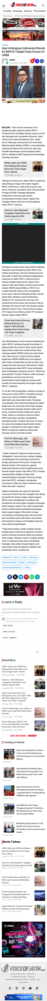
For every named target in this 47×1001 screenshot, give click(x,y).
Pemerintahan (39, 11)
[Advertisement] (23, 115)
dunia (24, 557)
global (22, 562)
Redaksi (32, 979)
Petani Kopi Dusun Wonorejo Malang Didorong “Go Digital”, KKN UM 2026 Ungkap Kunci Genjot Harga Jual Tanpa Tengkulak (17, 326)
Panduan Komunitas (19, 977)
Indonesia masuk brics (12, 567)
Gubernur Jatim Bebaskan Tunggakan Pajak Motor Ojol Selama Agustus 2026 (17, 213)
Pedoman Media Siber (18, 974)
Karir (38, 979)
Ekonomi (33, 557)
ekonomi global (9, 562)
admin (12, 59)
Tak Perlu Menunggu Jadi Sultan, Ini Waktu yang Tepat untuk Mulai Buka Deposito (17, 441)
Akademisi (7, 557)
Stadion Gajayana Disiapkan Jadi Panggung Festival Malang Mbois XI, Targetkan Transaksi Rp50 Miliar (16, 894)
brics (17, 557)
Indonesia (32, 562)
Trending (7, 11)
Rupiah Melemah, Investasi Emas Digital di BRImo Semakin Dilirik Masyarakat (17, 907)
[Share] (42, 61)
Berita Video (31, 974)
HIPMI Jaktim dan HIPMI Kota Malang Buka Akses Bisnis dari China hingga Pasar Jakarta (15, 167)
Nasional (28, 11)
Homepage (17, 11)
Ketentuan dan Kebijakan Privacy (17, 979)
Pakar (27, 567)
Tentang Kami (23, 982)
